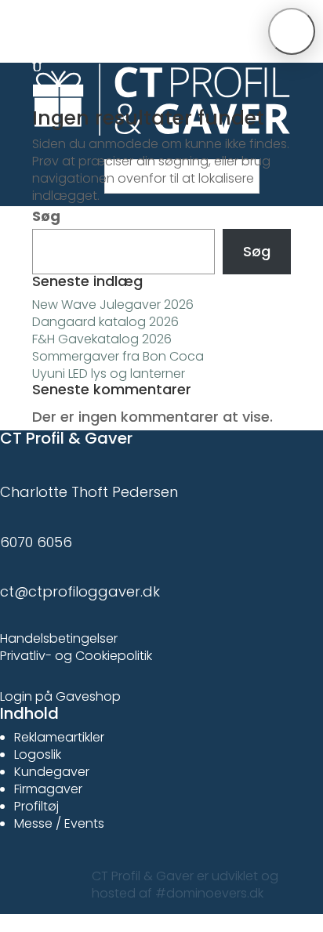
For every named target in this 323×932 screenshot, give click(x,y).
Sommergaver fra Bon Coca (118, 356)
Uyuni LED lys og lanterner (108, 373)
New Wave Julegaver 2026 (113, 305)
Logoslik (37, 754)
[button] (291, 31)
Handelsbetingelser (59, 638)
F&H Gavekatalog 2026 (102, 339)
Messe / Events (59, 823)
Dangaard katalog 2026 (105, 322)
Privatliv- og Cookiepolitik (76, 656)
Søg (46, 216)
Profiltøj (36, 806)
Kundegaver (51, 772)
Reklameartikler (59, 737)
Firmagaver (48, 789)
